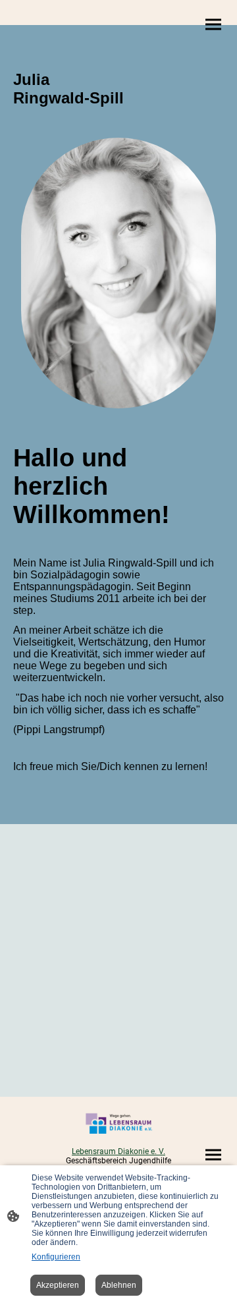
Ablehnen (118, 1285)
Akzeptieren (57, 1285)
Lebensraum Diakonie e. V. (118, 1151)
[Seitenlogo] (118, 1123)
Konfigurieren (56, 1256)
